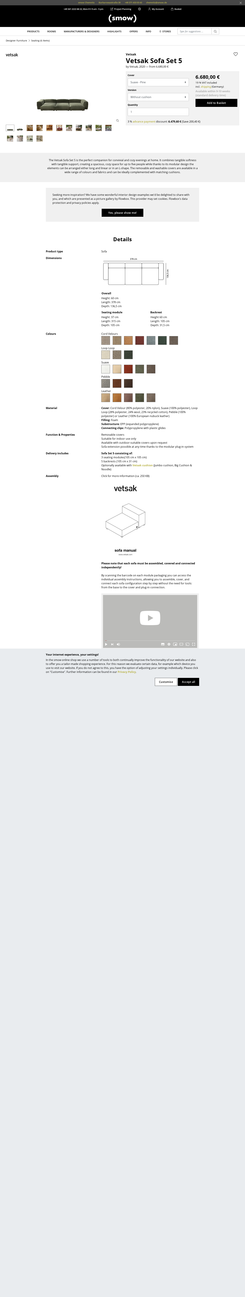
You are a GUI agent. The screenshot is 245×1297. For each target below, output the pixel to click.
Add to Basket (216, 103)
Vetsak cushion (142, 465)
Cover (131, 75)
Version (132, 90)
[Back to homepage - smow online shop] (123, 18)
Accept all (188, 682)
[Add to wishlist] (235, 54)
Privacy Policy (127, 672)
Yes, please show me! (122, 213)
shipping (206, 86)
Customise (166, 682)
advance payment (144, 121)
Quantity (133, 104)
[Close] (240, 3)
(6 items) (40, 40)
